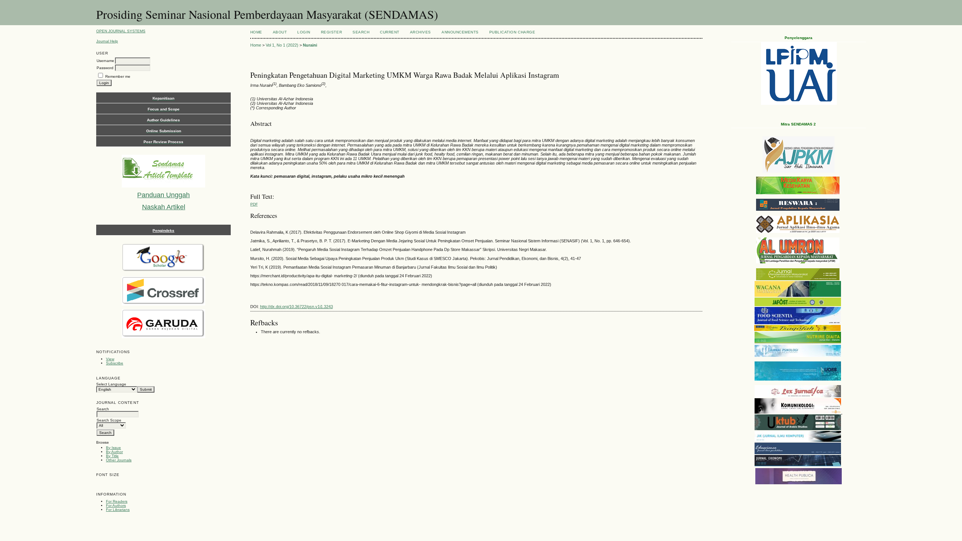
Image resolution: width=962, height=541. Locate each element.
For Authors (116, 505)
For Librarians (118, 510)
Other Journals (119, 460)
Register (331, 32)
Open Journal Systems (120, 31)
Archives (420, 32)
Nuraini (310, 45)
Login (303, 32)
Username (105, 61)
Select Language (111, 384)
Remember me (117, 76)
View (110, 359)
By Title (112, 456)
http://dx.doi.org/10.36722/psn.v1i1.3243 (296, 306)
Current (389, 32)
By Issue (113, 448)
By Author (114, 452)
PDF (254, 204)
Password (105, 68)
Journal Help (107, 41)
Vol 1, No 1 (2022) (282, 45)
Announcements (460, 32)
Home (256, 32)
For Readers (116, 501)
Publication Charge (512, 32)
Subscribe (114, 363)
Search (360, 32)
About (280, 32)
